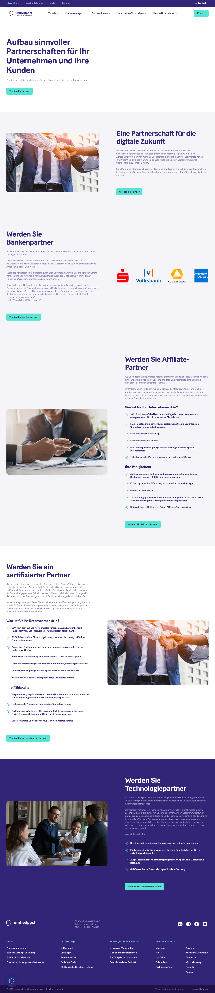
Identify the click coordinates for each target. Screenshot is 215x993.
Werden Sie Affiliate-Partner (143, 524)
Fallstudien (161, 962)
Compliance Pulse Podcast (123, 962)
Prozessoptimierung (16, 948)
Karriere (190, 948)
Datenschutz (192, 957)
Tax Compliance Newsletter (123, 957)
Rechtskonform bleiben (18, 957)
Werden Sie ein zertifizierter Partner (28, 738)
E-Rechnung (67, 948)
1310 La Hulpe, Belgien (86, 924)
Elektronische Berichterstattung (77, 967)
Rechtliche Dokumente (197, 953)
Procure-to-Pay (68, 957)
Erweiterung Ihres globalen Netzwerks (25, 962)
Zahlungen (66, 953)
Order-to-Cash (68, 962)
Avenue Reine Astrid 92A (87, 921)
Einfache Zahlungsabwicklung (20, 953)
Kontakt (201, 13)
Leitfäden (160, 957)
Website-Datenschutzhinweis (169, 989)
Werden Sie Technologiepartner (144, 887)
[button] (202, 3)
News (158, 953)
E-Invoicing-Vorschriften (121, 948)
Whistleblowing (193, 962)
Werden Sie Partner (19, 91)
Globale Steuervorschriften (123, 953)
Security (190, 967)
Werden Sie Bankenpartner (23, 317)
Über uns (160, 948)
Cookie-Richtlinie (200, 989)
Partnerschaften (164, 967)
